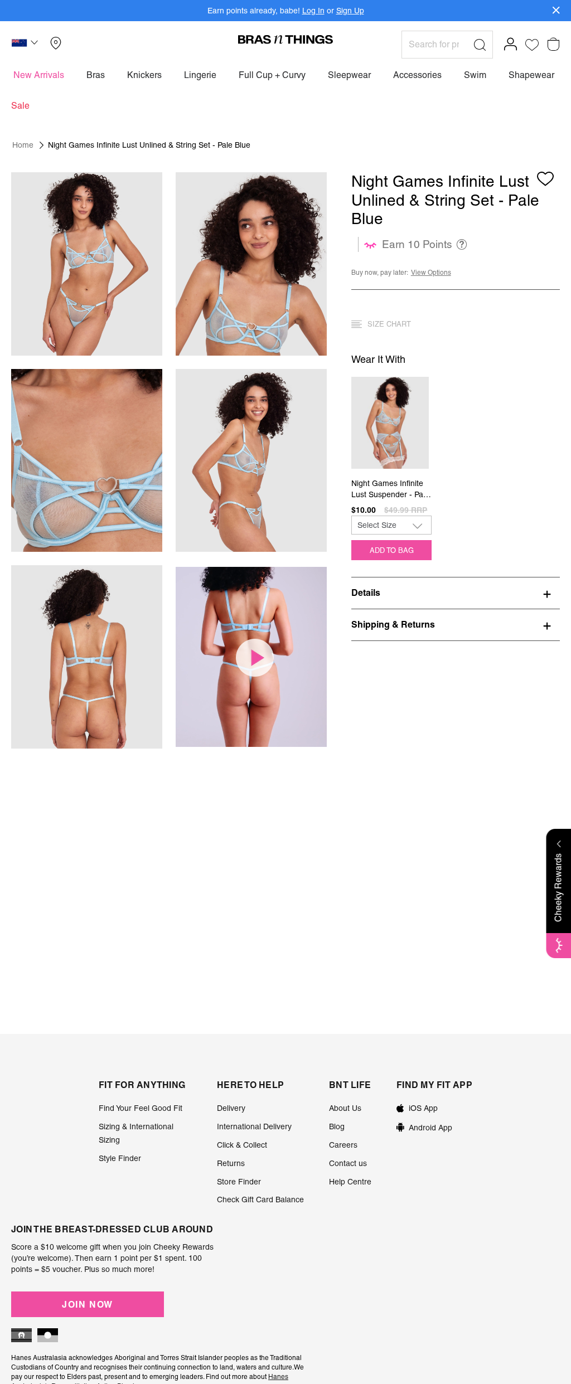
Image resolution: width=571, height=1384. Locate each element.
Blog (337, 1126)
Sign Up (350, 10)
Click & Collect (242, 1144)
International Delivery (254, 1126)
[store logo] (285, 39)
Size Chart (389, 324)
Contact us (348, 1163)
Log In (313, 10)
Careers (343, 1144)
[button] (26, 44)
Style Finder (120, 1158)
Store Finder (239, 1181)
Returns (231, 1163)
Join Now (87, 1304)
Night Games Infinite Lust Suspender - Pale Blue (390, 489)
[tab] (455, 592)
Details (365, 592)
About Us (345, 1108)
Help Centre (350, 1181)
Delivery (231, 1108)
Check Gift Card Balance (260, 1199)
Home (22, 144)
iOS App (423, 1108)
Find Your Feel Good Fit (140, 1108)
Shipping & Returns (393, 624)
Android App (430, 1127)
